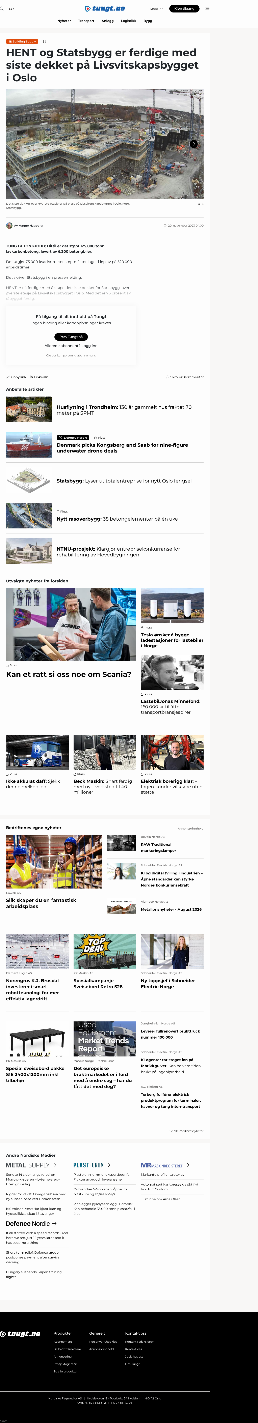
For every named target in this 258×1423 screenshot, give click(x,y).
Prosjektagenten (65, 1364)
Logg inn (89, 346)
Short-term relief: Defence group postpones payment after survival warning (33, 1257)
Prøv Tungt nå (71, 337)
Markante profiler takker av (162, 1175)
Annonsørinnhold (101, 1349)
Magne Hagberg (31, 225)
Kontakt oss (133, 1349)
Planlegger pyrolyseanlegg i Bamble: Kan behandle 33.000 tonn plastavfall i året (104, 1209)
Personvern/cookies (103, 1341)
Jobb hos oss (134, 1356)
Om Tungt (132, 1364)
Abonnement (63, 1341)
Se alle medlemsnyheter (187, 1131)
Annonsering (63, 1356)
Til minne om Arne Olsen (161, 1199)
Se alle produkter (66, 1371)
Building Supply (24, 41)
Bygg (148, 21)
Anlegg (108, 21)
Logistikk (128, 21)
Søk (11, 8)
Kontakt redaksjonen (139, 1341)
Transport (86, 21)
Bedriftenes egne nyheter (33, 827)
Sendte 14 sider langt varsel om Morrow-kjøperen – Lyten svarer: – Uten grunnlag (33, 1179)
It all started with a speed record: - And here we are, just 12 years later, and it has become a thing (37, 1238)
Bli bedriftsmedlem (67, 1349)
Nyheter (64, 21)
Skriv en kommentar (187, 377)
